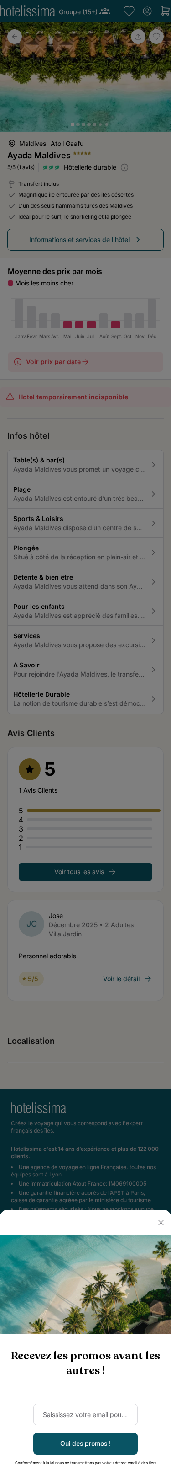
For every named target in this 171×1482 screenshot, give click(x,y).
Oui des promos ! (85, 1443)
